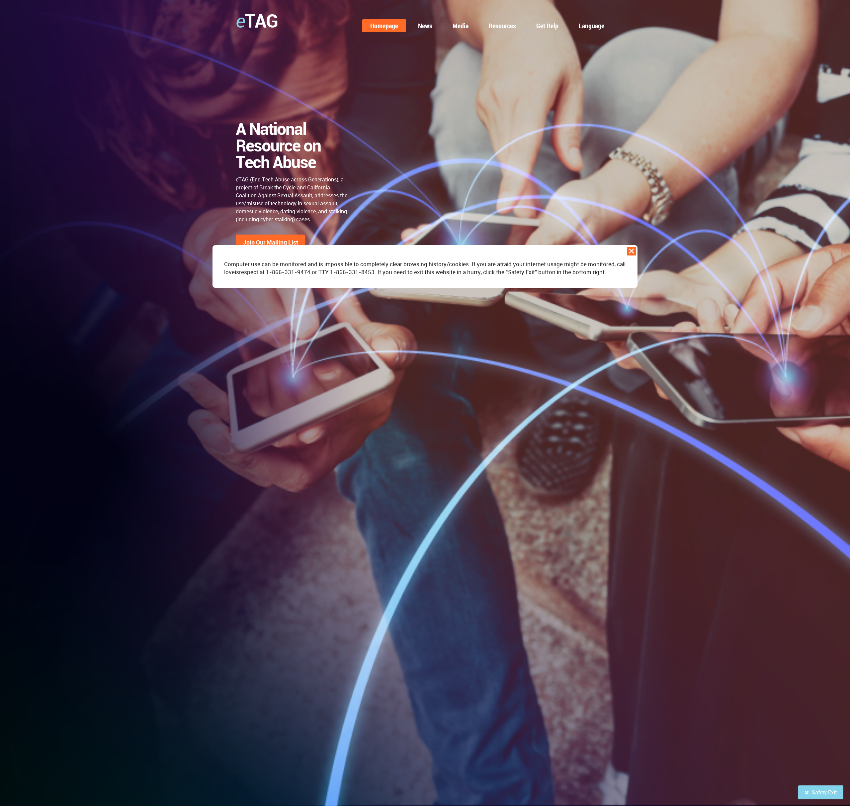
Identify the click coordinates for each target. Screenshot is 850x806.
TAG (257, 21)
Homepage (384, 25)
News (425, 25)
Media (460, 25)
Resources (502, 25)
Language (591, 25)
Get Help (547, 25)
